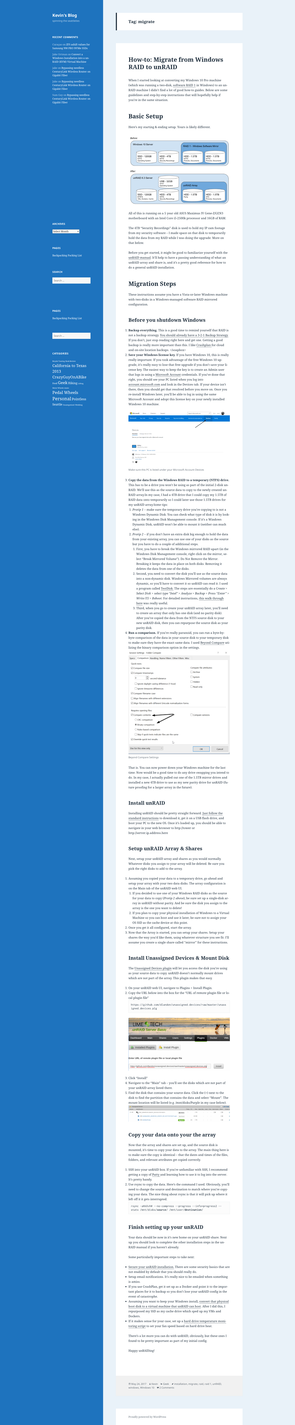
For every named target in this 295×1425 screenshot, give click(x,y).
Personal (61, 399)
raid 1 (208, 1384)
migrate (193, 1384)
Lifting (80, 383)
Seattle (57, 404)
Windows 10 (147, 1387)
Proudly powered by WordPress (147, 1417)
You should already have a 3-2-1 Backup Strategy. (194, 335)
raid (201, 1384)
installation (180, 1384)
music (66, 388)
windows (133, 1387)
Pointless (79, 399)
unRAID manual (139, 258)
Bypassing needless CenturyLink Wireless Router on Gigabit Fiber (71, 71)
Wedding (79, 405)
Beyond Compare (212, 643)
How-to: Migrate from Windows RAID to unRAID (175, 63)
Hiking (72, 383)
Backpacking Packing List (67, 255)
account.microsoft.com (144, 384)
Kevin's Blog (64, 15)
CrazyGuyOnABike (69, 376)
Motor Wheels (58, 388)
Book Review (70, 361)
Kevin (154, 1384)
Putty (156, 1175)
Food (54, 383)
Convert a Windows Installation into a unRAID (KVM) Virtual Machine (70, 58)
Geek (62, 382)
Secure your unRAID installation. (151, 1267)
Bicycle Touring (58, 361)
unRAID (216, 1384)
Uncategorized (69, 405)
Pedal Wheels (65, 392)
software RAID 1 (184, 85)
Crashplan (204, 345)
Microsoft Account (168, 375)
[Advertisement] (71, 163)
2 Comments (166, 1387)
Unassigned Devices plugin (153, 968)
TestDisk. (167, 588)
